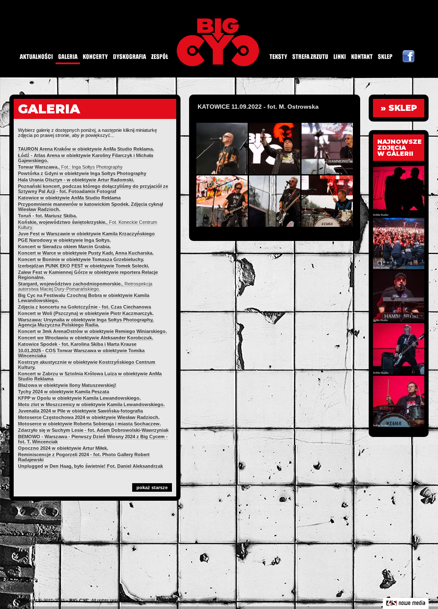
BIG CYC (79, 600)
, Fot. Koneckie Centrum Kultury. (87, 225)
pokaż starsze (152, 487)
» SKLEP (399, 108)
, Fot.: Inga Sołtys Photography (70, 166)
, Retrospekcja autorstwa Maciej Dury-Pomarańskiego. (85, 286)
